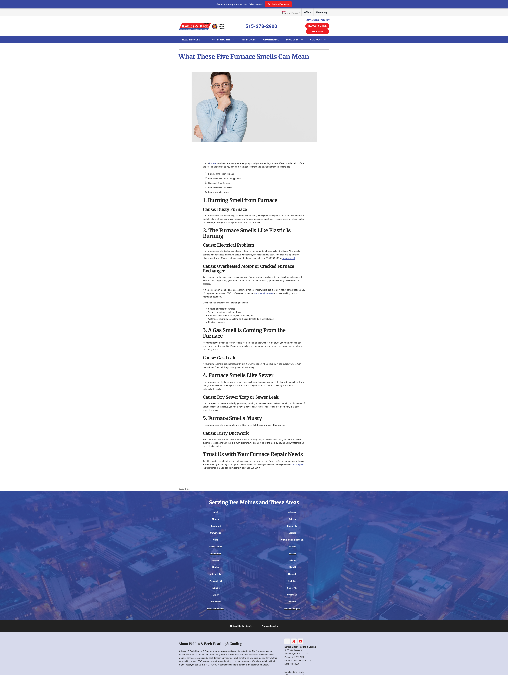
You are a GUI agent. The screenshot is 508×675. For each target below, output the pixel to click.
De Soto (292, 546)
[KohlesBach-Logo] (202, 22)
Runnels (216, 588)
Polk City (292, 581)
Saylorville (292, 588)
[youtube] (300, 641)
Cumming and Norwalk (292, 540)
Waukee (292, 601)
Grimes (292, 560)
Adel (215, 512)
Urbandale (292, 595)
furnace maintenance (263, 293)
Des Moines (215, 553)
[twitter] (294, 641)
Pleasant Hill (215, 581)
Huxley (215, 567)
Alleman (292, 512)
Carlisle (292, 533)
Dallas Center (215, 546)
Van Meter (215, 601)
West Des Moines (215, 608)
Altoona (215, 519)
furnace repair (288, 258)
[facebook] (287, 641)
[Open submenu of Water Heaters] (235, 39)
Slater (216, 595)
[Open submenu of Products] (303, 39)
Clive (215, 540)
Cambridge (215, 533)
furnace (212, 163)
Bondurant (215, 526)
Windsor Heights (292, 608)
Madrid (292, 567)
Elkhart (292, 553)
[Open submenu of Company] (326, 39)
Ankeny (292, 519)
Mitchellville (215, 574)
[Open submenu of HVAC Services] (205, 39)
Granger (216, 560)
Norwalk (292, 574)
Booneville (292, 526)
